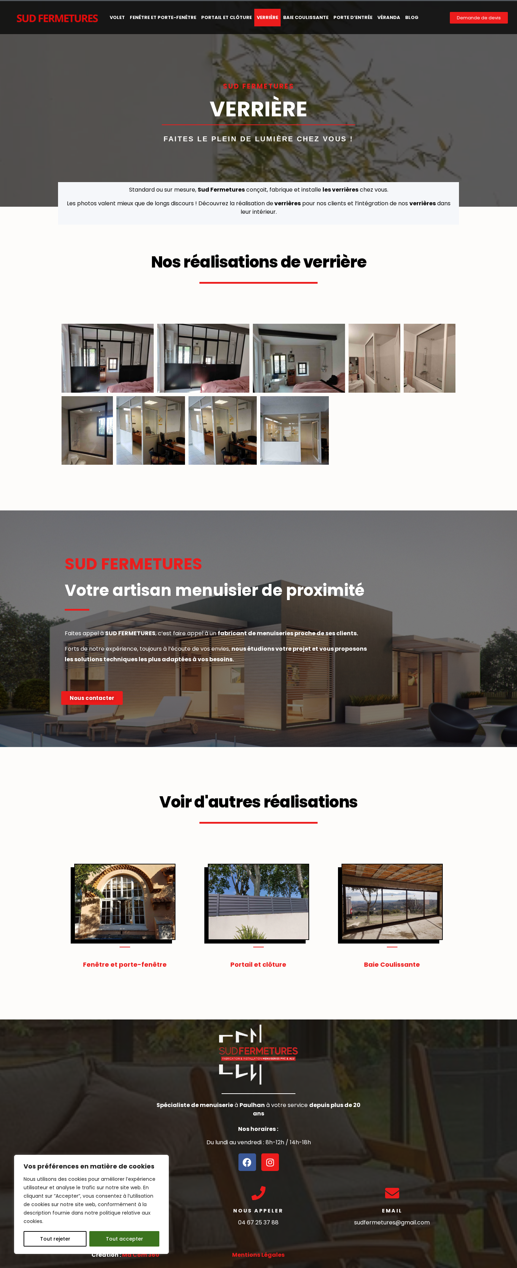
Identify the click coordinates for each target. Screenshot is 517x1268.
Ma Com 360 (140, 1255)
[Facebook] (247, 1162)
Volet (117, 17)
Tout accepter (124, 1238)
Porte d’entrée (352, 17)
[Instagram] (270, 1162)
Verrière (267, 17)
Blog (412, 17)
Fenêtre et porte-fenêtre (163, 17)
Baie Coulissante (305, 17)
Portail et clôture (226, 17)
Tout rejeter (55, 1238)
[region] (91, 1204)
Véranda (388, 17)
